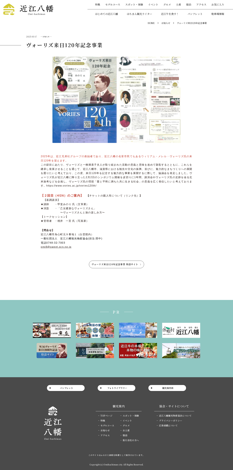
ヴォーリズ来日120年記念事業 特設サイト (115, 264)
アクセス (201, 4)
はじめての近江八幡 (106, 14)
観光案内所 (167, 388)
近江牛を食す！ (170, 14)
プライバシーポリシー (170, 420)
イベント (153, 4)
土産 (178, 4)
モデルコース (112, 4)
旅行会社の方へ (131, 440)
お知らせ (165, 23)
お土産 (126, 430)
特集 (97, 4)
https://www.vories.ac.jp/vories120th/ (71, 185)
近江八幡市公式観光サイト (28, 9)
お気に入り (217, 4)
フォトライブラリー (117, 388)
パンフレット (195, 14)
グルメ (167, 4)
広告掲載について (168, 425)
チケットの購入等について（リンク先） (114, 195)
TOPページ (106, 415)
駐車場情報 (217, 14)
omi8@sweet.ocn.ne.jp (56, 247)
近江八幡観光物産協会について (175, 415)
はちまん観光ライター (139, 14)
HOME (151, 23)
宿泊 (188, 4)
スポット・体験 (134, 4)
